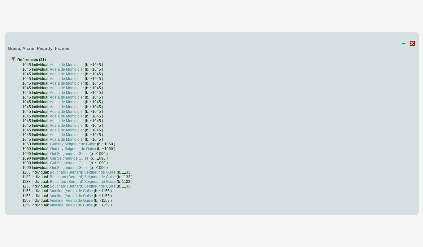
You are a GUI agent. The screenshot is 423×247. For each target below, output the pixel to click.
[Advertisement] (212, 16)
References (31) (75, 132)
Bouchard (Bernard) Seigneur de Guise (83, 172)
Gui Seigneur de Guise (69, 154)
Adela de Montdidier (67, 65)
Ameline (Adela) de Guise (71, 191)
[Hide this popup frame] (412, 43)
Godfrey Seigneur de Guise (73, 144)
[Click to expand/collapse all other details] (403, 43)
